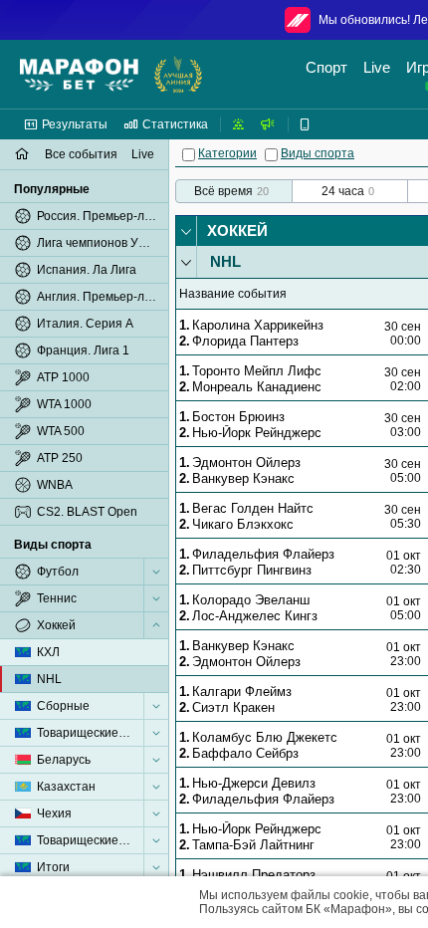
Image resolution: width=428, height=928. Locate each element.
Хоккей (237, 230)
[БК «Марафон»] (79, 75)
